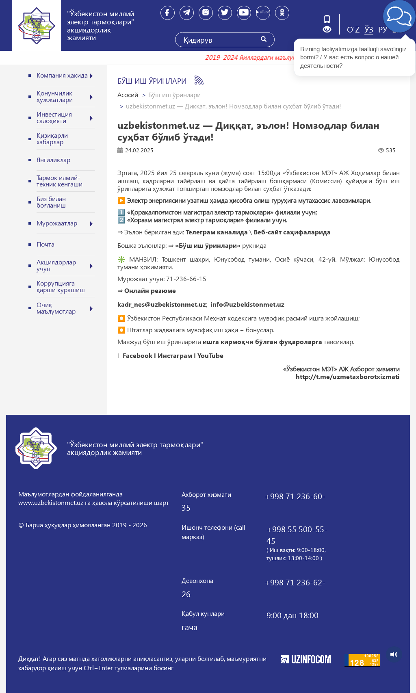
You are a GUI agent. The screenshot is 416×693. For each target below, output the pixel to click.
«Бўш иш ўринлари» (207, 245)
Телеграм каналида (217, 232)
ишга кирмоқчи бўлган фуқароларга (262, 341)
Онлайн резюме (150, 290)
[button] (330, 29)
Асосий (127, 94)
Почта (45, 244)
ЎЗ (368, 29)
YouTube (210, 355)
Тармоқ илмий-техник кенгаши (59, 180)
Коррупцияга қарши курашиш (61, 286)
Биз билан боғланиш (51, 201)
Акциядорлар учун (56, 265)
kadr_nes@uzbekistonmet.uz (161, 304)
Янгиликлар (53, 159)
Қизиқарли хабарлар (52, 138)
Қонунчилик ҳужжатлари (55, 96)
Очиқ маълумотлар (56, 307)
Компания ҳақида (62, 75)
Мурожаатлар (57, 223)
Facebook (137, 355)
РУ (382, 29)
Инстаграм (175, 355)
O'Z (353, 29)
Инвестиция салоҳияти (54, 117)
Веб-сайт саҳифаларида (292, 232)
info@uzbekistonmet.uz (247, 304)
